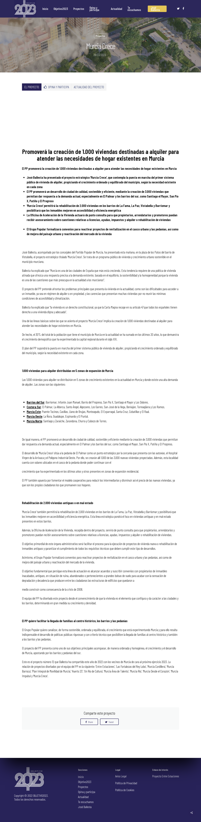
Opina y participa (94, 9)
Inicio (45, 9)
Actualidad (116, 9)
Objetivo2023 (61, 9)
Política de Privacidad (126, 783)
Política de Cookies (124, 790)
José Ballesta (155, 9)
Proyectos (78, 9)
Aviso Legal (120, 776)
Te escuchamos (134, 9)
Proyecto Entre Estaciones (165, 776)
